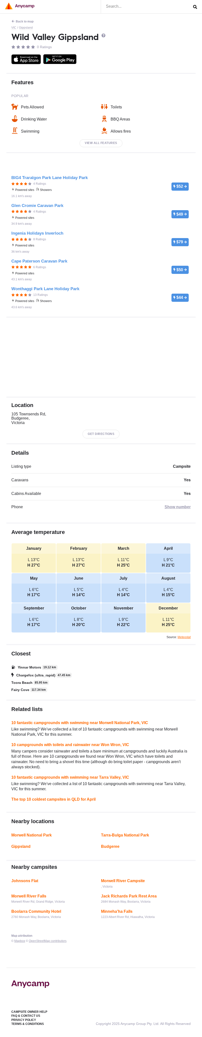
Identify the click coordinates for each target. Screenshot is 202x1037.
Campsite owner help (29, 1012)
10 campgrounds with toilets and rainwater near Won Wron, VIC (70, 745)
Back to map (25, 21)
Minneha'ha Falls (117, 911)
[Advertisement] (101, 357)
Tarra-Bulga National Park (125, 835)
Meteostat (184, 637)
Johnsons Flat (24, 881)
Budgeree (110, 846)
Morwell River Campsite (123, 881)
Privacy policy (23, 1020)
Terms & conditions (27, 1024)
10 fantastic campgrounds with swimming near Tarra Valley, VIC (70, 777)
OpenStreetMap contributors (48, 941)
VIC (13, 27)
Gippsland (26, 27)
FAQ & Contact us (25, 1015)
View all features (101, 143)
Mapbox (19, 941)
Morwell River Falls (28, 896)
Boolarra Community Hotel (36, 911)
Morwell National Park (31, 835)
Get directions (101, 434)
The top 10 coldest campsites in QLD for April (53, 799)
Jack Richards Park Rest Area (129, 896)
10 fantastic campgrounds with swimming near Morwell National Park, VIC (79, 723)
